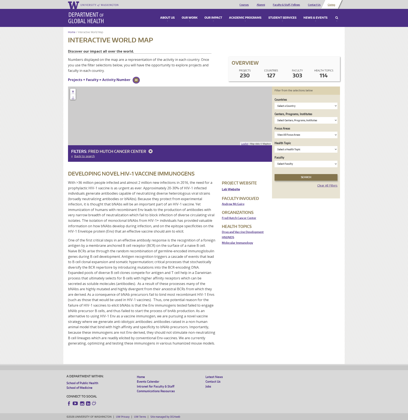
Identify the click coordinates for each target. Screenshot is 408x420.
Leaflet (244, 143)
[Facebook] (69, 403)
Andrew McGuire (233, 204)
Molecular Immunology (237, 242)
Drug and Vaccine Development (243, 232)
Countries (281, 99)
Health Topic (283, 143)
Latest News (214, 377)
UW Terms (140, 416)
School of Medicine (79, 387)
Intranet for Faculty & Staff (155, 386)
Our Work (189, 17)
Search (336, 18)
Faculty (279, 157)
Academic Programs (245, 17)
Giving (331, 5)
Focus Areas (282, 128)
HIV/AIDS (228, 237)
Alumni (261, 5)
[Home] (86, 18)
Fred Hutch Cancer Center (117, 151)
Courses (244, 5)
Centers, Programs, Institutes (293, 114)
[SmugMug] (94, 403)
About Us (167, 17)
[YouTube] (75, 403)
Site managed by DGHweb (165, 416)
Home (71, 32)
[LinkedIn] (88, 403)
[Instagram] (82, 403)
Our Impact (213, 17)
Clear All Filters (327, 185)
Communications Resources (156, 391)
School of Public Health (82, 383)
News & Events (315, 17)
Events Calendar (148, 381)
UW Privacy (123, 416)
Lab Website (231, 189)
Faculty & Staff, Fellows (286, 5)
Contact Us (314, 5)
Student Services (282, 17)
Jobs (208, 386)
